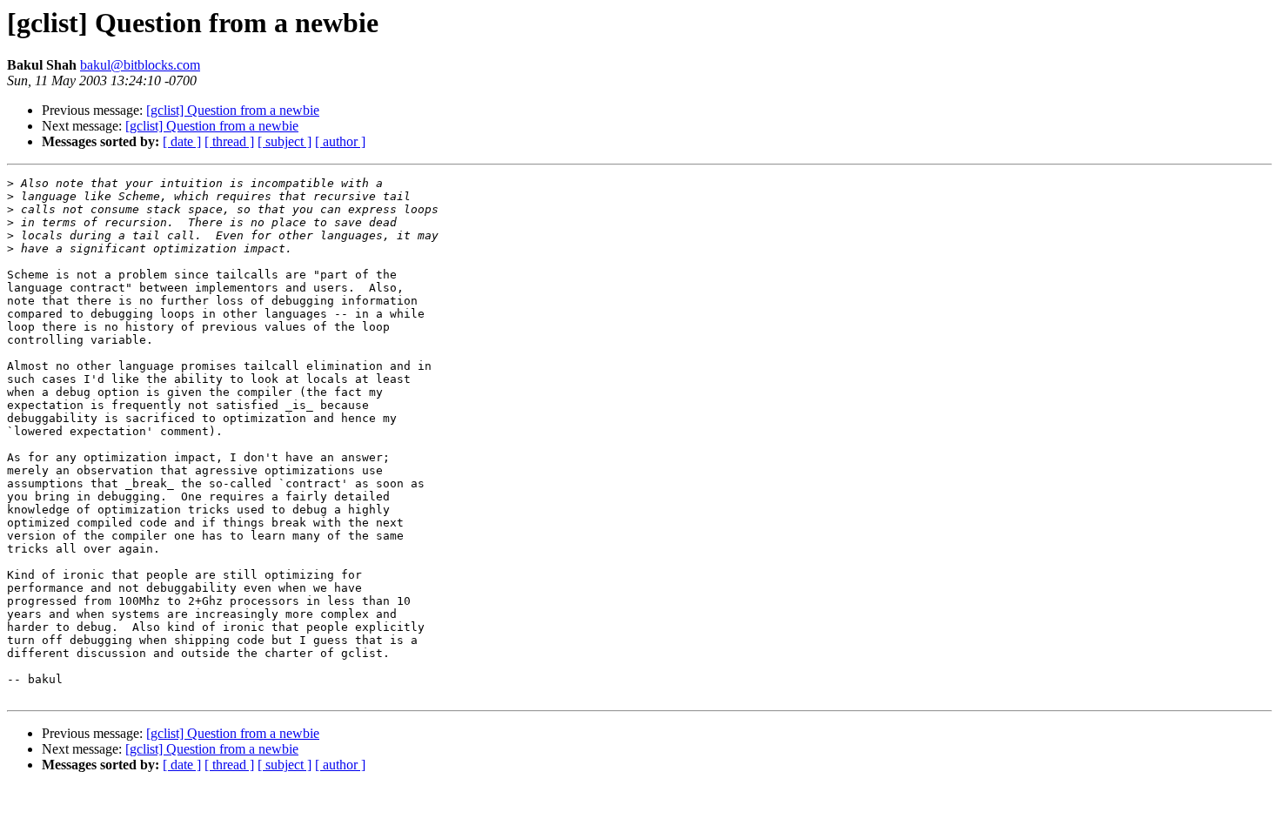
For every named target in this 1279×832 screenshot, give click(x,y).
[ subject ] (284, 141)
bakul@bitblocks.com (140, 64)
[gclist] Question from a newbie (232, 110)
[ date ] (182, 141)
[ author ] (340, 141)
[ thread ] (229, 141)
